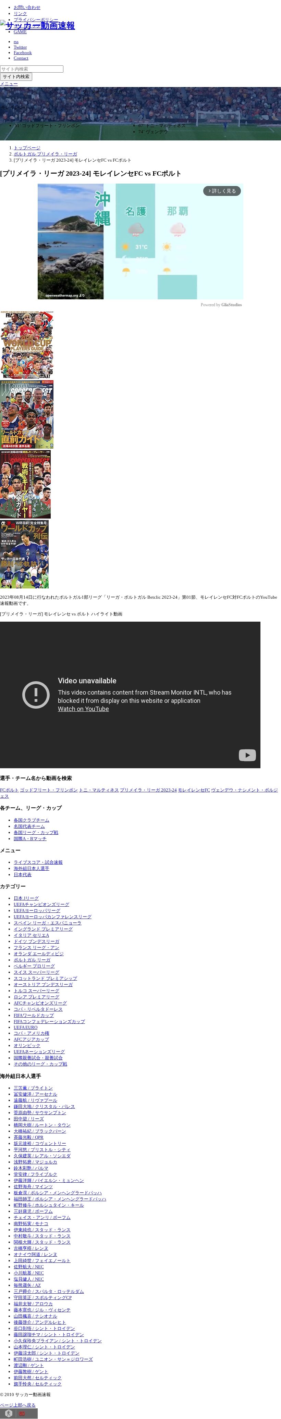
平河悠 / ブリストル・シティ (42, 1149)
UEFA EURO (25, 1027)
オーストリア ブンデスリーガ (43, 984)
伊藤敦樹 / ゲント (31, 1371)
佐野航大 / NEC (29, 1266)
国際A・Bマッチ (30, 838)
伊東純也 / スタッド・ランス (42, 1229)
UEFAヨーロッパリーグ (37, 910)
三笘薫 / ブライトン (33, 1088)
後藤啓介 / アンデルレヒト (40, 1322)
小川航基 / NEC (29, 1272)
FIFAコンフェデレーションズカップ (49, 1021)
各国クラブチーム (31, 820)
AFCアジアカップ (31, 1039)
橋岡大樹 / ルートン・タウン (42, 1125)
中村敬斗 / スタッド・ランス (42, 1235)
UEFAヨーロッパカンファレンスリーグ (52, 916)
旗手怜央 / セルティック (38, 1383)
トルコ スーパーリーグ (36, 990)
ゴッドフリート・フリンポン (49, 790)
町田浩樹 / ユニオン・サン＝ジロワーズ (53, 1359)
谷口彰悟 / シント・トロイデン (44, 1328)
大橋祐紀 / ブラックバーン (40, 1131)
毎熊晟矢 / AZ (27, 1285)
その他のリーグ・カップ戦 (40, 1064)
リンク (20, 13)
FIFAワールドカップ (34, 1015)
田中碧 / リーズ (29, 1118)
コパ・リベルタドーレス (38, 1009)
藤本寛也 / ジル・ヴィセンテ (42, 1309)
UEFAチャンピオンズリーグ (41, 904)
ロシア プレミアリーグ (36, 996)
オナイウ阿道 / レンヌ (35, 1254)
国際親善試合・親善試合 (38, 1057)
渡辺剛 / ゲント (29, 1365)
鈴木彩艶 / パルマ (31, 1168)
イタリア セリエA (31, 935)
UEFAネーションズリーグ (39, 1051)
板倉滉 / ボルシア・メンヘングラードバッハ (58, 1192)
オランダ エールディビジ (39, 953)
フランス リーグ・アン (36, 947)
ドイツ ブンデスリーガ (36, 941)
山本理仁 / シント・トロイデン (44, 1346)
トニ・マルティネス (99, 790)
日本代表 (23, 874)
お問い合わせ (27, 7)
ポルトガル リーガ (32, 959)
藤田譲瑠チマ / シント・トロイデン (49, 1334)
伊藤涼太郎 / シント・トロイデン (47, 1353)
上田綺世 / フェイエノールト (42, 1260)
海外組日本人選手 (31, 868)
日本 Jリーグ (26, 898)
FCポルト (9, 790)
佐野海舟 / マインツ (33, 1186)
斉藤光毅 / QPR (29, 1137)
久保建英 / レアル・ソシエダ (42, 1155)
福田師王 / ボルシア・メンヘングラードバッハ (60, 1199)
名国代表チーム (29, 826)
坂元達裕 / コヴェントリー (40, 1143)
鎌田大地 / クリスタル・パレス (44, 1106)
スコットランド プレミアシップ (45, 978)
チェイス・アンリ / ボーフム (42, 1217)
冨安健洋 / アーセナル (35, 1094)
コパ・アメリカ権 (31, 1033)
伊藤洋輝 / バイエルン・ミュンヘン (49, 1180)
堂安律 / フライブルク (35, 1174)
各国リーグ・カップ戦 (36, 832)
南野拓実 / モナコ (31, 1223)
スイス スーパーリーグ (36, 972)
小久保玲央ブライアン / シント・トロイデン (58, 1340)
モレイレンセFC (194, 790)
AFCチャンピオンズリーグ (40, 1003)
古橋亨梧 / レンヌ (31, 1248)
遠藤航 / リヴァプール (35, 1100)
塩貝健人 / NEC (29, 1279)
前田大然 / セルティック (38, 1377)
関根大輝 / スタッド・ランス (42, 1242)
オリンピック (27, 1045)
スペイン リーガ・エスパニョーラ (48, 922)
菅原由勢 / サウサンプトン (40, 1112)
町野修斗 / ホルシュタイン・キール (49, 1205)
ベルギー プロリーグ (34, 966)
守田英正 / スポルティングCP (43, 1297)
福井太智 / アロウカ (33, 1303)
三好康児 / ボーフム (33, 1211)
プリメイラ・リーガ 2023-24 (148, 790)
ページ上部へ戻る (18, 1405)
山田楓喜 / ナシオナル (35, 1316)
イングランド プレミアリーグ (43, 929)
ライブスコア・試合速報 (38, 862)
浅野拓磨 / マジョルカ (35, 1162)
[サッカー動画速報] (37, 25)
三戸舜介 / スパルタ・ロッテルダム (49, 1291)
